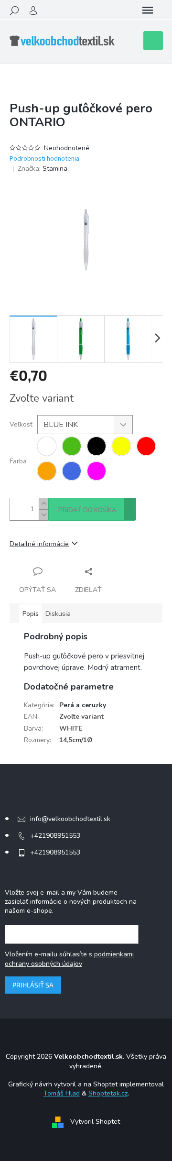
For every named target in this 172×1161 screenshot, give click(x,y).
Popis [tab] (30, 613)
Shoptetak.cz (108, 1093)
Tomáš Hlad (61, 1093)
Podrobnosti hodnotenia (44, 159)
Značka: (42, 168)
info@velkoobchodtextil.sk (70, 818)
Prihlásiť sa (33, 985)
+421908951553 (55, 835)
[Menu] (147, 10)
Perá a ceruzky (82, 705)
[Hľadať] (14, 10)
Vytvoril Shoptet (95, 1121)
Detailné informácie (39, 543)
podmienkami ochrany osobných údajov (69, 959)
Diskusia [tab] (58, 613)
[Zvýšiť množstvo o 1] (43, 503)
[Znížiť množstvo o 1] (43, 514)
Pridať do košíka (87, 510)
